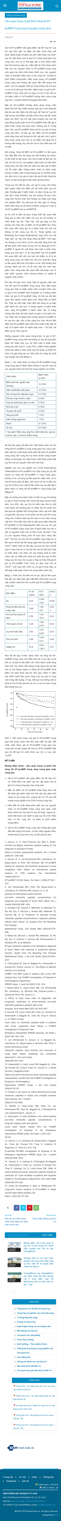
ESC (56, 1515)
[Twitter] (23, 1208)
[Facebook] (16, 1208)
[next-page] (14, 1291)
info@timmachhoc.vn (47, 1504)
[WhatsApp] (36, 1208)
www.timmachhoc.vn (38, 1501)
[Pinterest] (29, 1208)
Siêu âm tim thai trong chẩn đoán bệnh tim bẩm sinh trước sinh (16, 1221)
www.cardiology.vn (19, 1501)
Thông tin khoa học (15, 15)
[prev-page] (9, 1291)
